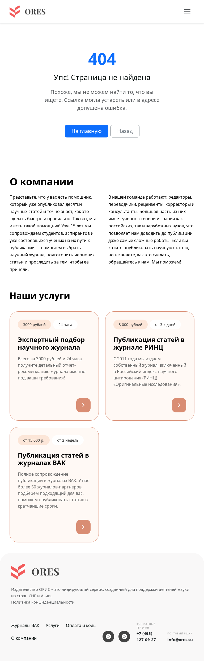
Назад (125, 131)
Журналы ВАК (25, 625)
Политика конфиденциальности (43, 602)
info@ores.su (180, 639)
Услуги (53, 625)
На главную (86, 131)
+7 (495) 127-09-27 (146, 636)
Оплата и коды (81, 625)
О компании (24, 638)
